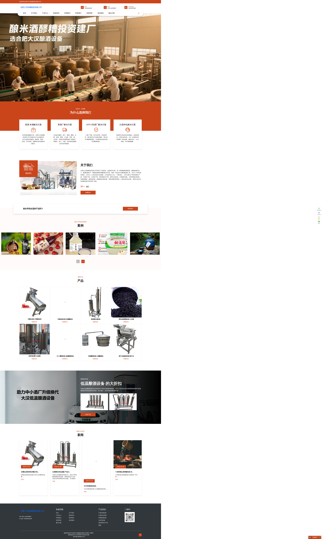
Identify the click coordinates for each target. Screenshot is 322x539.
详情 (22, 479)
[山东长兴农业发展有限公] (16, 243)
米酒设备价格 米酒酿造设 (65, 319)
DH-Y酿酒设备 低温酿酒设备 (65, 356)
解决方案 (112, 13)
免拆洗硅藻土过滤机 (35, 356)
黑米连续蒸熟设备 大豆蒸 (126, 319)
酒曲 (99, 514)
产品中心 (45, 13)
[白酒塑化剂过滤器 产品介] (65, 454)
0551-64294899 (112, 8)
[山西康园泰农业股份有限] (48, 243)
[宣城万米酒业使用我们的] (113, 243)
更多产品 (88, 414)
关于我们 (34, 13)
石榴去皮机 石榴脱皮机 (35, 319)
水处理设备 (101, 510)
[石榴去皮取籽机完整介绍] (33, 454)
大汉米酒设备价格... (90, 472)
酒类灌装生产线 (103, 512)
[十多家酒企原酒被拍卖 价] (128, 454)
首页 (24, 13)
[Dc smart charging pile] (34, 302)
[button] (157, 55)
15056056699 (28, 508)
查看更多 (88, 192)
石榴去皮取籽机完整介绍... (30, 472)
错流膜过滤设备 (95, 319)
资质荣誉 (89, 13)
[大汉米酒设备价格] (96, 454)
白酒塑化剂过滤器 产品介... (61, 472)
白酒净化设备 (102, 505)
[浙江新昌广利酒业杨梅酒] (145, 243)
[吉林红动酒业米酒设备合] (80, 243)
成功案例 (101, 13)
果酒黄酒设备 (102, 507)
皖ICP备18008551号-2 (79, 526)
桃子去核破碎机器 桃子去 (126, 356)
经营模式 (67, 13)
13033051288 (132, 8)
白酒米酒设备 (102, 502)
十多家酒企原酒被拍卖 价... (124, 472)
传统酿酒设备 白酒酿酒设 (95, 356)
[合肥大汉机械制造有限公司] (31, 7)
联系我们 (78, 13)
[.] (80, 57)
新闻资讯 (56, 13)
